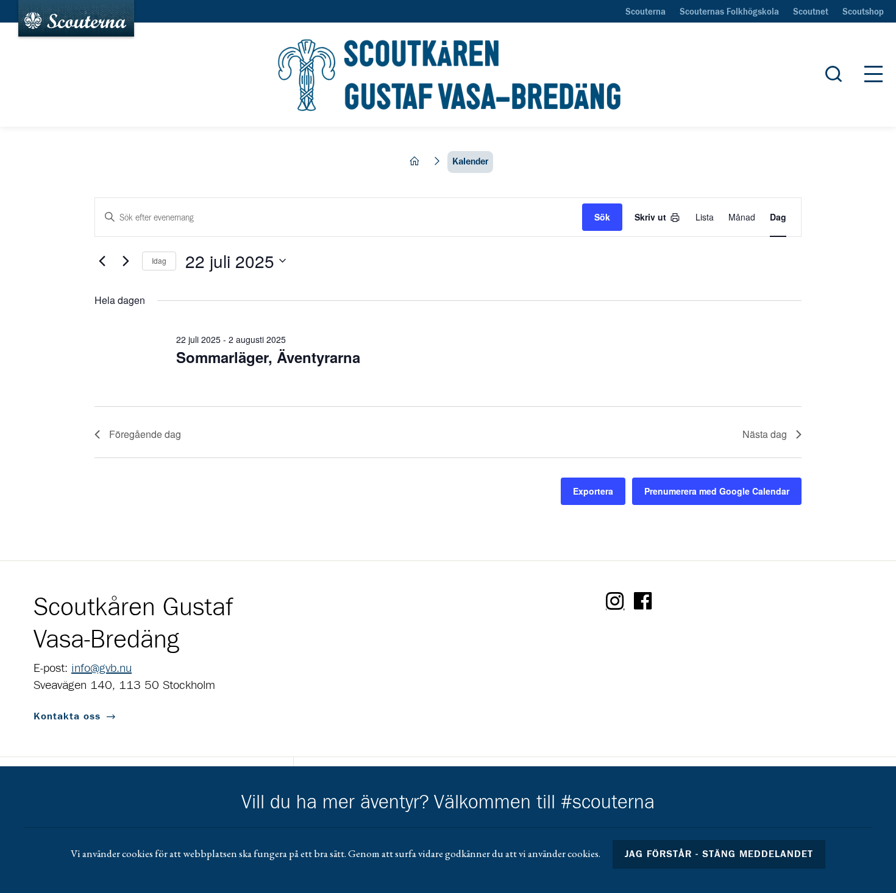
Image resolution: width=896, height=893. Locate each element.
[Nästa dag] (125, 260)
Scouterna (645, 12)
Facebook (643, 601)
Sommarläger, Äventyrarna (268, 357)
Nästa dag (764, 434)
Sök (602, 217)
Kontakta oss (67, 716)
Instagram (615, 601)
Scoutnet (810, 12)
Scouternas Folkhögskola (729, 12)
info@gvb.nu (101, 668)
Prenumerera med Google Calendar (716, 491)
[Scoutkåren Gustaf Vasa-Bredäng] (448, 74)
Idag (159, 260)
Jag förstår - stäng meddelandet (719, 854)
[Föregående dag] (101, 260)
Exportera (593, 491)
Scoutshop (863, 12)
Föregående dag (145, 434)
